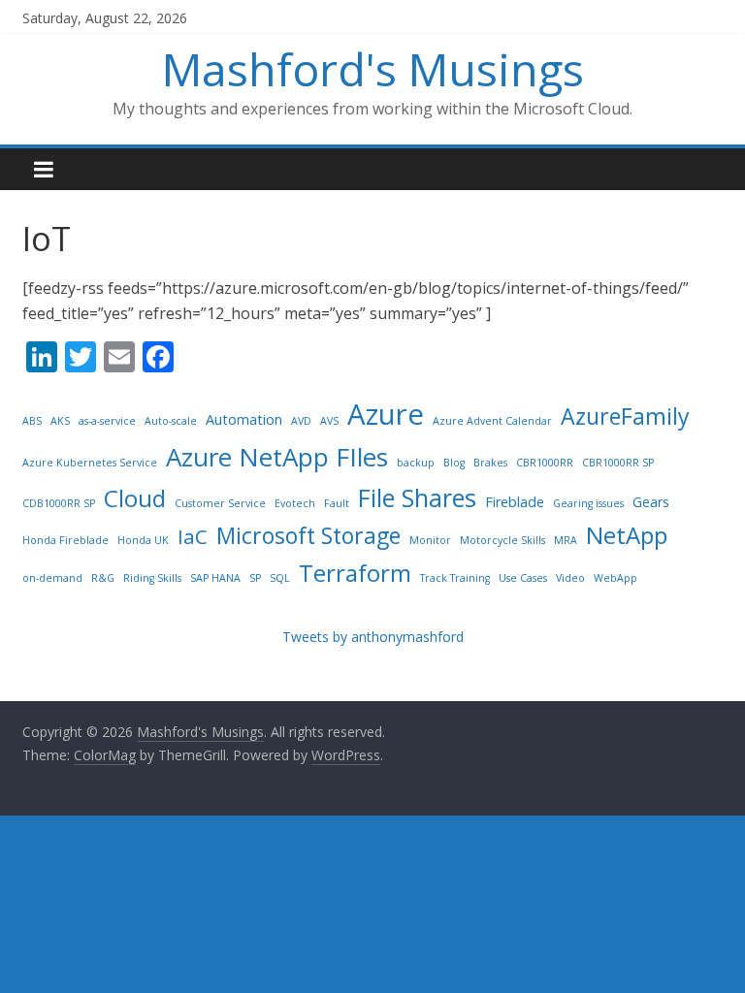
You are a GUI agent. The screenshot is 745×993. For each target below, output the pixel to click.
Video (570, 578)
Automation (244, 419)
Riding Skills (152, 578)
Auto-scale (171, 421)
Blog (454, 462)
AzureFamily (625, 416)
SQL (280, 578)
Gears (650, 502)
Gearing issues (588, 503)
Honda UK (143, 540)
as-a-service (107, 421)
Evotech (295, 503)
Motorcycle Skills (502, 540)
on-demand (52, 578)
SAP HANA (215, 578)
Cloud (135, 498)
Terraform (355, 573)
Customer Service (220, 503)
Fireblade (514, 502)
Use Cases (523, 578)
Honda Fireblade (65, 540)
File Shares (417, 497)
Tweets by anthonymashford (373, 636)
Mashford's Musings (373, 69)
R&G (102, 578)
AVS (329, 421)
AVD (301, 421)
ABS (32, 421)
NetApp (626, 535)
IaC (193, 536)
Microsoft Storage (308, 535)
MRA (565, 540)
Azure (385, 414)
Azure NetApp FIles (277, 456)
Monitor (430, 540)
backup (416, 462)
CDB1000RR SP (58, 503)
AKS (60, 421)
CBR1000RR (544, 462)
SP (255, 578)
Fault (336, 503)
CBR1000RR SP (618, 462)
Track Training (455, 578)
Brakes (490, 462)
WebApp (615, 578)
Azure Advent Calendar (492, 421)
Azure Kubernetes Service (89, 462)
